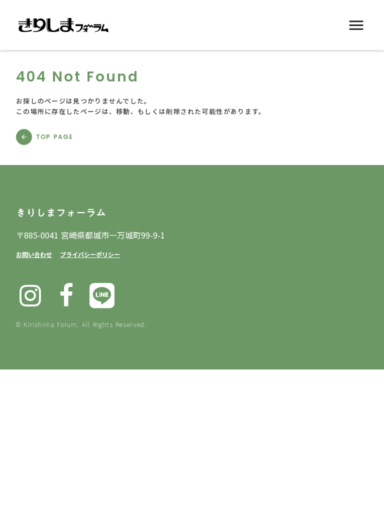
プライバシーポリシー (90, 254)
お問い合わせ (34, 254)
